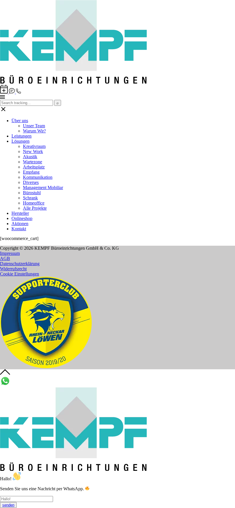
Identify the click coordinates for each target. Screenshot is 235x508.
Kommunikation (37, 177)
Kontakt (18, 228)
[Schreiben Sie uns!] (12, 92)
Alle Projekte (35, 208)
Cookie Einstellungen (19, 273)
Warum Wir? (34, 130)
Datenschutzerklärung (20, 263)
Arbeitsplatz (34, 166)
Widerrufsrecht (13, 268)
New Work (33, 151)
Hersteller (20, 213)
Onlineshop (21, 218)
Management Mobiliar (43, 187)
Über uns (19, 120)
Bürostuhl (32, 192)
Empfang (31, 172)
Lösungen (20, 141)
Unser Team (34, 125)
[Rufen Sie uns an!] (18, 92)
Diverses (31, 182)
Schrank (30, 197)
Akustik (30, 156)
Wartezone (32, 161)
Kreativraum (34, 146)
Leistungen (21, 136)
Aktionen (19, 223)
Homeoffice (33, 203)
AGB (5, 258)
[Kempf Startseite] (73, 82)
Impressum (10, 253)
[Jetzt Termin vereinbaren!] (4, 92)
